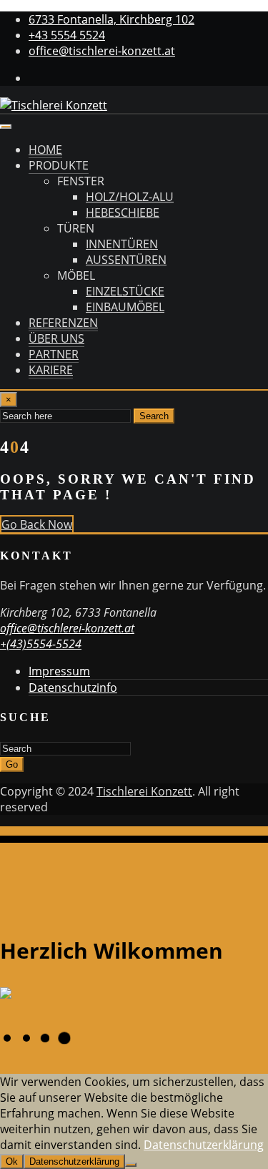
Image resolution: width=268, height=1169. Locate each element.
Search (154, 416)
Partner (54, 354)
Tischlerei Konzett (144, 791)
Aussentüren (126, 260)
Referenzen (63, 323)
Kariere (51, 370)
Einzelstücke (125, 291)
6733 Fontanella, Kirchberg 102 (111, 19)
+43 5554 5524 (67, 35)
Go (12, 764)
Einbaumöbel (125, 307)
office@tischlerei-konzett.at (102, 51)
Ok (12, 1161)
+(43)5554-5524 (40, 644)
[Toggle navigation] (5, 126)
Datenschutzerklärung (204, 1145)
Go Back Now (36, 524)
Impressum (59, 671)
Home (45, 149)
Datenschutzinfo (73, 687)
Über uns (56, 338)
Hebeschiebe (122, 212)
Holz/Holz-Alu (130, 197)
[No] (131, 1165)
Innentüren (122, 244)
